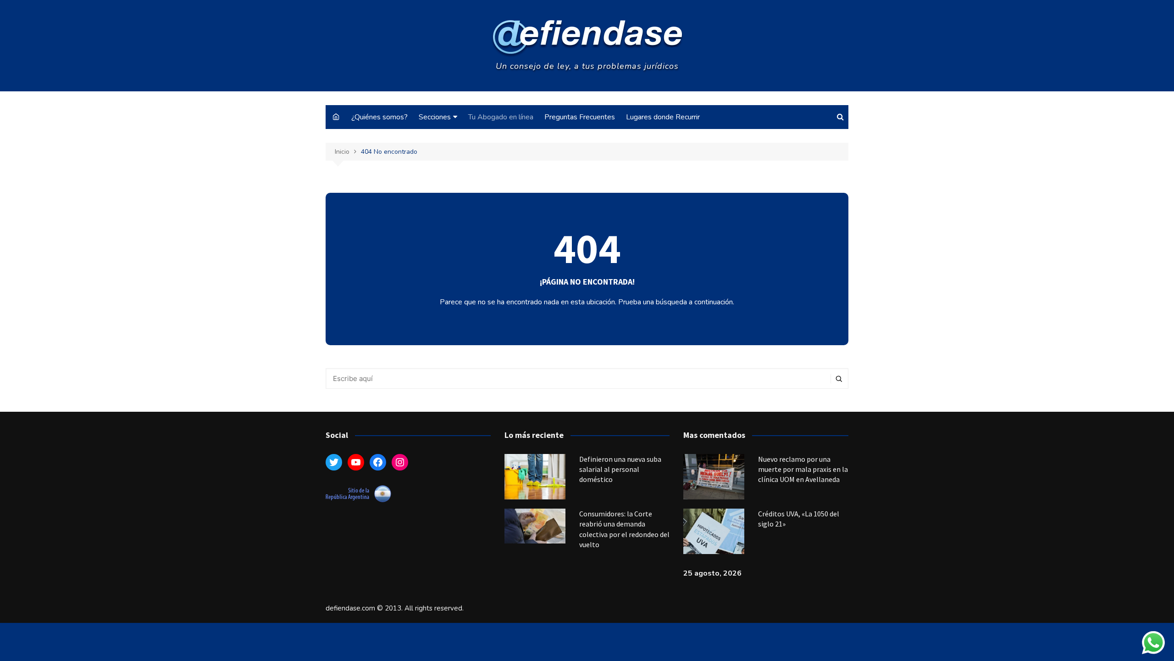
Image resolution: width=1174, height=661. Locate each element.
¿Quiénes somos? (379, 117)
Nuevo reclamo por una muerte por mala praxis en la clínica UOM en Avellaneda (803, 469)
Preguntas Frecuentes (579, 117)
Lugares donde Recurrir (663, 117)
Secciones (435, 117)
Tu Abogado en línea (500, 117)
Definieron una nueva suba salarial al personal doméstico (620, 469)
